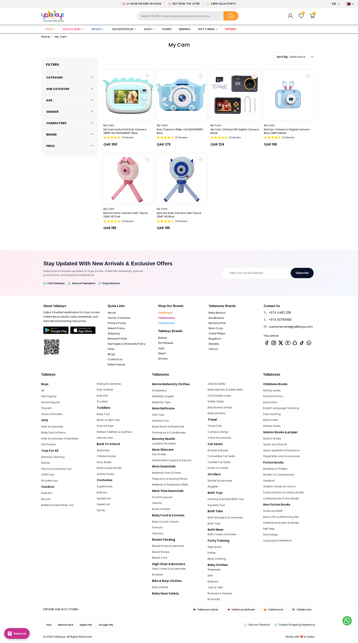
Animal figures (50, 402)
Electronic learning (53, 457)
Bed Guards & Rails (220, 407)
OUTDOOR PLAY (123, 29)
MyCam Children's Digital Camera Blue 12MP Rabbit (287, 131)
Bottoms (213, 581)
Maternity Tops (161, 402)
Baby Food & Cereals (165, 521)
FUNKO (167, 29)
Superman (103, 504)
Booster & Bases (218, 450)
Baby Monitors (217, 413)
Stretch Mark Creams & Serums (171, 460)
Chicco (213, 349)
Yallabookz (166, 323)
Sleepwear (214, 569)
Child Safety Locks (219, 395)
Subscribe (302, 272)
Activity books (105, 474)
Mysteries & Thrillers (275, 469)
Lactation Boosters (164, 443)
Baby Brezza (217, 313)
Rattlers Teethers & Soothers (114, 432)
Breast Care (159, 557)
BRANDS (184, 29)
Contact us (115, 359)
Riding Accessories (109, 384)
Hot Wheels (165, 343)
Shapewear (159, 390)
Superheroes (104, 486)
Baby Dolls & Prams (53, 432)
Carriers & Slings (218, 432)
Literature (269, 480)
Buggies (213, 486)
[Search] (231, 16)
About (112, 313)
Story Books (104, 462)
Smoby (163, 358)
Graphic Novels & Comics (279, 486)
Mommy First (217, 323)
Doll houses (48, 444)
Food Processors (162, 497)
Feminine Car (160, 420)
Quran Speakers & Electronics (281, 450)
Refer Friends (116, 364)
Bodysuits (214, 599)
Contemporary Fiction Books (281, 498)
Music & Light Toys (108, 420)
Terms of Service (119, 318)
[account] (290, 16)
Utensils (157, 503)
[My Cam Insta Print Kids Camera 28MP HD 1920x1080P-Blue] (128, 95)
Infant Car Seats (218, 468)
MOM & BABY (72, 29)
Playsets (46, 408)
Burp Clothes (160, 587)
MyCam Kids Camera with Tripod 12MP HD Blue (179, 214)
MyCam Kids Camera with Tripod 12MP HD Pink (125, 214)
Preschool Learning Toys (56, 469)
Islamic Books (272, 438)
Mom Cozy (216, 328)
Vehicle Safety (216, 384)
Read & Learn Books (109, 468)
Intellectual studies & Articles (281, 522)
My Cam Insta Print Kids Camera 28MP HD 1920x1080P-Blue (124, 131)
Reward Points (117, 339)
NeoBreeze (216, 318)
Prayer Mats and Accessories (281, 456)
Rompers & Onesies (220, 593)
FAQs (111, 349)
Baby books (270, 420)
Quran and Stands (275, 444)
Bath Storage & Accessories (225, 517)
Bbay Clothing (217, 559)
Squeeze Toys (216, 505)
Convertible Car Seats (221, 456)
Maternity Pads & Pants (166, 472)
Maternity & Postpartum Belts (170, 484)
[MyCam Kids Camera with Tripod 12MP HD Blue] (181, 178)
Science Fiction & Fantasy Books (283, 492)
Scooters (102, 401)
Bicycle (45, 499)
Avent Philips (217, 333)
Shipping (114, 333)
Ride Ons (46, 493)
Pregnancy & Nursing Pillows (169, 478)
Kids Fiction (270, 402)
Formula (157, 527)
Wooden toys (49, 480)
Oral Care (158, 414)
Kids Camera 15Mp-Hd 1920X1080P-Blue (180, 131)
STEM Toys (47, 474)
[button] (336, 4)
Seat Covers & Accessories (169, 568)
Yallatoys (165, 313)
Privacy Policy (117, 323)
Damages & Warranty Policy (126, 344)
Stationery (103, 450)
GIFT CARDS (206, 29)
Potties (212, 552)
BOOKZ (97, 29)
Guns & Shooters (51, 414)
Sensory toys (105, 437)
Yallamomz (166, 318)
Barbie (162, 338)
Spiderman (104, 498)
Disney (101, 510)
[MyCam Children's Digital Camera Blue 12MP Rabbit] (288, 95)
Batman (102, 492)
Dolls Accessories (52, 426)
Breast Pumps (160, 552)
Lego (161, 348)
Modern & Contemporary (278, 474)
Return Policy (116, 328)
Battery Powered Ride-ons (57, 505)
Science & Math (273, 511)
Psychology (270, 534)
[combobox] (188, 16)
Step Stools (215, 547)
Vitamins (157, 533)
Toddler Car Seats (219, 462)
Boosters (157, 574)
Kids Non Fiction (273, 396)
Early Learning (272, 414)
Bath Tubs (214, 523)
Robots (45, 463)
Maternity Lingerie (163, 396)
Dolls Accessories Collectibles (60, 438)
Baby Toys (103, 414)
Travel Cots (215, 426)
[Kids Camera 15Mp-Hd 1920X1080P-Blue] (181, 95)
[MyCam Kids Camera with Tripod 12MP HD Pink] (128, 178)
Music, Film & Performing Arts (281, 517)
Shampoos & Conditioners (169, 432)
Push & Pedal (105, 389)
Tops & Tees (215, 587)
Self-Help (269, 528)
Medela (214, 344)
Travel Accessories (219, 437)
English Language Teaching (281, 408)
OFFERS (230, 29)
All (42, 390)
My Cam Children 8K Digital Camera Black (234, 131)
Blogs (111, 354)
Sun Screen (159, 454)
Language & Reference (277, 540)
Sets (210, 575)
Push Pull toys (105, 426)
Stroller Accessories (220, 480)
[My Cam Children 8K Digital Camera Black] (235, 95)
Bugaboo (215, 339)
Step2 (162, 353)
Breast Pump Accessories (168, 546)
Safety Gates (216, 401)
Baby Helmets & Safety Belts (225, 389)
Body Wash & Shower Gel (168, 426)
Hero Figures (49, 396)
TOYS (48, 29)
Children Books (106, 456)
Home (45, 37)
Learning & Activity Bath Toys (226, 499)
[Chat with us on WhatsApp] (347, 620)
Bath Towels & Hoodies (222, 534)
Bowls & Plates (161, 509)
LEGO (148, 29)
